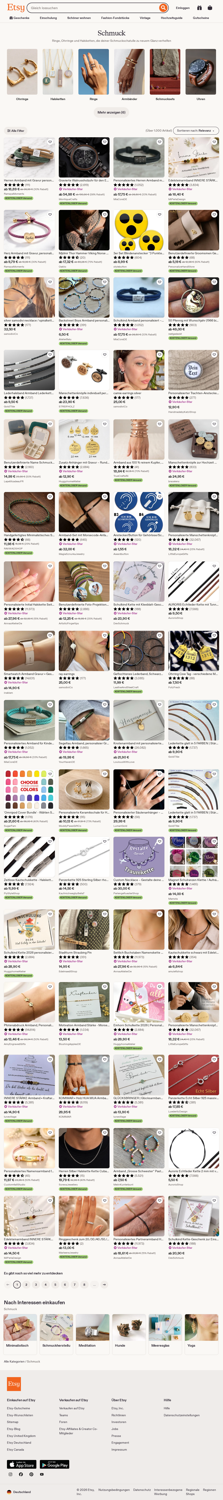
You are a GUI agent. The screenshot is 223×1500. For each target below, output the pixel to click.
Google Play (54, 1464)
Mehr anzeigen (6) (111, 112)
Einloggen (183, 8)
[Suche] (163, 8)
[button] (19, 1492)
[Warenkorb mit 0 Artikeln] (210, 8)
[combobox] (92, 8)
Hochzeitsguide (171, 18)
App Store (21, 1464)
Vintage (145, 18)
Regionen (209, 1490)
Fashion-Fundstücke (115, 18)
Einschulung (48, 18)
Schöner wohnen (79, 18)
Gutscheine (201, 18)
